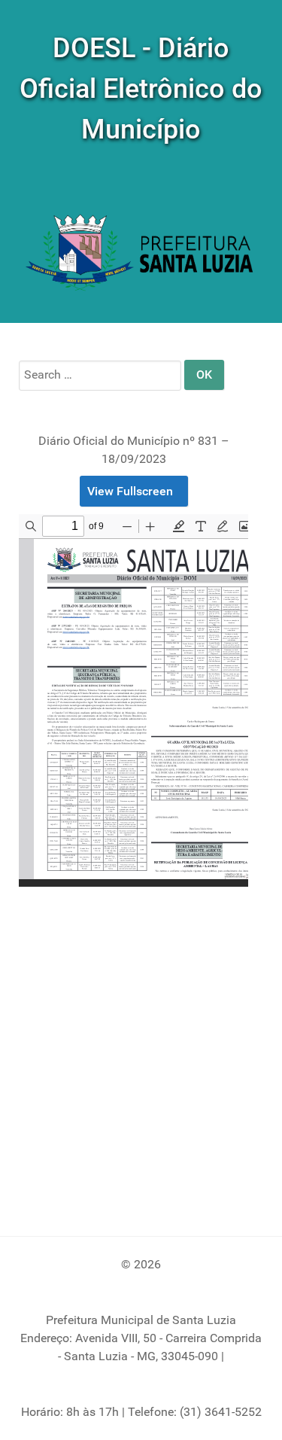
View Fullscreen (130, 491)
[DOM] (141, 254)
